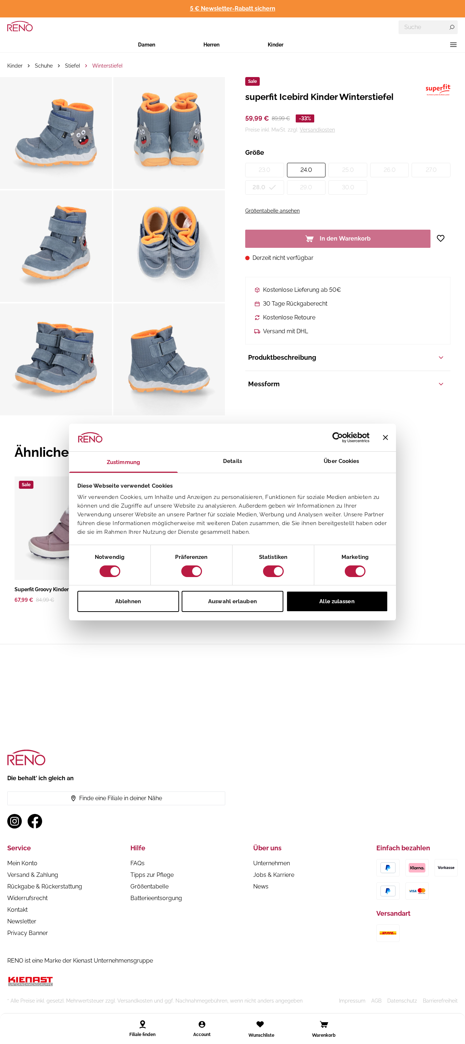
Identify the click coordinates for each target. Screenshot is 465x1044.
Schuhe (44, 66)
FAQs (137, 863)
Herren (211, 45)
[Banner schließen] (385, 437)
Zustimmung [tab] (123, 462)
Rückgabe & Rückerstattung (44, 886)
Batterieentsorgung (156, 898)
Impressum (352, 1001)
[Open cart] (324, 1024)
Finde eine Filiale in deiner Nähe (120, 798)
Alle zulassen (336, 601)
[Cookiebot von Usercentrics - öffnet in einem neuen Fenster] (337, 437)
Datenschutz (402, 1001)
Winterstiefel (107, 66)
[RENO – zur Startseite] (20, 26)
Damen (146, 45)
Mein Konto (22, 863)
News (260, 886)
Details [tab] (232, 461)
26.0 (390, 169)
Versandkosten (317, 130)
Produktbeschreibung (282, 357)
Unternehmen (271, 863)
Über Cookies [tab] (341, 461)
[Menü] (453, 44)
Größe (254, 152)
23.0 (264, 169)
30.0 (348, 187)
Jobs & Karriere (273, 874)
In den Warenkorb (345, 238)
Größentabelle (149, 886)
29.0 (306, 187)
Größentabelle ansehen (272, 211)
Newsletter (21, 921)
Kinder (275, 45)
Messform (264, 384)
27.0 (431, 169)
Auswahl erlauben (232, 601)
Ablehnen (128, 601)
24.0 (306, 169)
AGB (376, 1001)
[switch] (191, 571)
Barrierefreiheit (440, 1001)
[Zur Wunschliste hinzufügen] (443, 238)
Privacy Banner (27, 933)
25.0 (348, 169)
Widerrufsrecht (27, 898)
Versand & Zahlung (32, 874)
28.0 (258, 187)
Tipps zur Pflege (152, 874)
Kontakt (17, 909)
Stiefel (72, 66)
